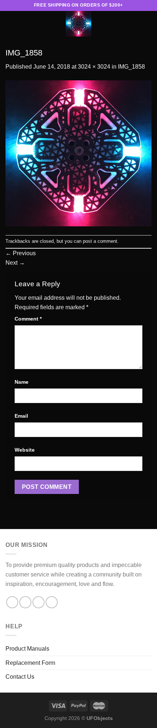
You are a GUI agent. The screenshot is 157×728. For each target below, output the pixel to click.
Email (21, 416)
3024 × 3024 (94, 67)
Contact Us (19, 677)
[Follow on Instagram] (25, 602)
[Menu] (9, 23)
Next (15, 263)
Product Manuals (27, 648)
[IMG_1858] (78, 153)
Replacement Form (30, 663)
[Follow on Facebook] (12, 602)
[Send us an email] (38, 602)
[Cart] (148, 24)
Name (21, 382)
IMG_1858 (131, 67)
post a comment (100, 241)
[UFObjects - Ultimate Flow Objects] (78, 24)
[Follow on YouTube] (52, 602)
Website (25, 450)
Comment (28, 319)
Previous (20, 253)
